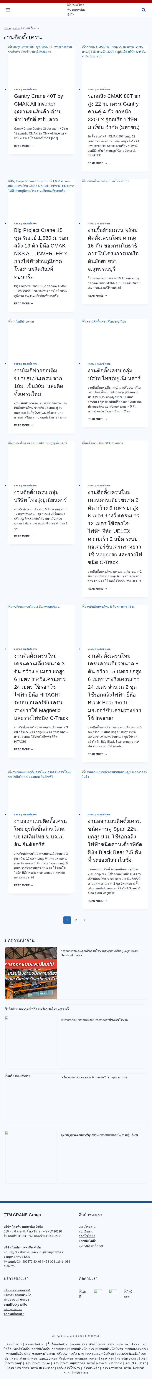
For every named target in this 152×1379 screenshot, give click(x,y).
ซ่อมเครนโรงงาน (43, 1353)
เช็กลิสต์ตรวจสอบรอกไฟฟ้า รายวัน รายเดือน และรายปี (36, 1008)
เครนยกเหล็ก (90, 1368)
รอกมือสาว (86, 1231)
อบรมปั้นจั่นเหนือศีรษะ (131, 1353)
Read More (23, 146)
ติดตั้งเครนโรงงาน (68, 1368)
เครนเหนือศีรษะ (34, 1344)
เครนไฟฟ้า (132, 1344)
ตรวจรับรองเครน (127, 1358)
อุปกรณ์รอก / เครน (91, 1245)
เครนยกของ (79, 1344)
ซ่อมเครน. (11, 1358)
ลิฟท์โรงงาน (97, 1344)
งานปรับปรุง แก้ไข (15, 1304)
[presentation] (41, 63)
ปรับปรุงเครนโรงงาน (70, 1353)
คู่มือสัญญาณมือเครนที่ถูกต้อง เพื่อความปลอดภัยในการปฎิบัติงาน (99, 1135)
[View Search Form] (143, 10)
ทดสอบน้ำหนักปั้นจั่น (109, 1348)
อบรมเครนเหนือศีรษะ (100, 1353)
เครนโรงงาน (87, 1226)
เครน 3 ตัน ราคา (135, 1363)
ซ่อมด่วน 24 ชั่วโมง (16, 1299)
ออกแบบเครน (48, 1358)
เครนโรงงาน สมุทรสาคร (69, 1363)
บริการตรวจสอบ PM (17, 1290)
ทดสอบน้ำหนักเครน (81, 1348)
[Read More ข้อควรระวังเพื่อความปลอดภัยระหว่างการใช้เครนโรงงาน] (31, 1042)
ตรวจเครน (107, 1358)
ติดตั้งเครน (66, 1358)
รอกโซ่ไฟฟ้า (87, 1236)
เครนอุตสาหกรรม (86, 1358)
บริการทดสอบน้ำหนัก (18, 1295)
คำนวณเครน (28, 1358)
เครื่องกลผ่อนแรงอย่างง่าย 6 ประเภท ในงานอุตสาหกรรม (94, 1077)
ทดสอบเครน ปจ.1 (136, 1348)
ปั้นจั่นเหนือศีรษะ (58, 1344)
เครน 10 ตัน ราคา (42, 1368)
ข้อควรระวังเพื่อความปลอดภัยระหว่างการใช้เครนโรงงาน (94, 1019)
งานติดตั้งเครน (30, 89)
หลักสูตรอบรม (13, 1309)
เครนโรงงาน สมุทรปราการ (105, 1363)
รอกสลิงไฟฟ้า (88, 1240)
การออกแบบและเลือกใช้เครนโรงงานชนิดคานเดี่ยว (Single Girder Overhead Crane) (99, 953)
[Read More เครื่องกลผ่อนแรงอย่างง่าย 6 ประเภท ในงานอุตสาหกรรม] (31, 1100)
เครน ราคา (80, 1372)
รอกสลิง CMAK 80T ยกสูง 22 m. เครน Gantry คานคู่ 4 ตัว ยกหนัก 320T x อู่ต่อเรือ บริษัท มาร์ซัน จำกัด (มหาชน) (114, 111)
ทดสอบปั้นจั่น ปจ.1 (18, 1353)
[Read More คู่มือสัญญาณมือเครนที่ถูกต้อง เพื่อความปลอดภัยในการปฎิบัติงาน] (31, 1157)
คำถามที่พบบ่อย (14, 1314)
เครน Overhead (112, 1368)
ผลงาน (17, 89)
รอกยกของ (59, 1348)
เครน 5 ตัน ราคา (18, 1368)
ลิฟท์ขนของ (115, 1344)
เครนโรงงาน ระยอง (37, 1363)
